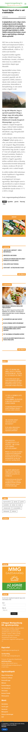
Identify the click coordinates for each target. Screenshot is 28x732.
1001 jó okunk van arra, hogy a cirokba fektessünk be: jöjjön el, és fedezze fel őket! (13, 373)
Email (3, 603)
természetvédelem (17, 508)
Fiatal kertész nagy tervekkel (11, 264)
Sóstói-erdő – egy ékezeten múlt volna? (13, 268)
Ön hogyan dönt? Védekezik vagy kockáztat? (11, 422)
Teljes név (4, 608)
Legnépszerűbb (7, 284)
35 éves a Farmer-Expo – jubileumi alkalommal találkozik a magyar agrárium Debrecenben (13, 399)
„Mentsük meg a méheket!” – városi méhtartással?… (12, 251)
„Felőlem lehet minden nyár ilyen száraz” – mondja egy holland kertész (14, 259)
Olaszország (22, 201)
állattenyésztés (6, 511)
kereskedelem (6, 505)
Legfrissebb (6, 247)
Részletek (3, 726)
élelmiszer (14, 511)
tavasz (4, 204)
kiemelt (19, 505)
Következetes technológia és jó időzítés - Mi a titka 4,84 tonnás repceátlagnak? (12, 444)
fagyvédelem (10, 201)
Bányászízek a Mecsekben (10, 255)
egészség (15, 501)
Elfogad (4, 729)
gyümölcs (16, 201)
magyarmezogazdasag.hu (13, 3)
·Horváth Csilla (5, 17)
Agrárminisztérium (7, 501)
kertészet (13, 505)
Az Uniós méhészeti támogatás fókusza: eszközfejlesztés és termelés (12, 473)
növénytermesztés (6, 508)
